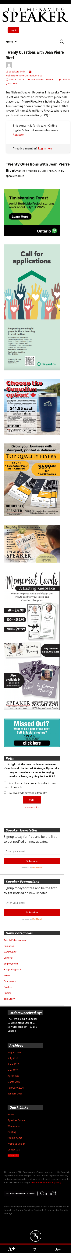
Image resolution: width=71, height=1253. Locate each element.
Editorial (8, 957)
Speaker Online (16, 1120)
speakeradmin (17, 71)
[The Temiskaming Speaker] (35, 14)
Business (9, 946)
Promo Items (15, 1137)
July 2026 (13, 1058)
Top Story (9, 998)
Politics (8, 987)
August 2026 (14, 1052)
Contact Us (14, 1149)
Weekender (14, 1126)
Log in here (45, 148)
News (7, 975)
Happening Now (12, 969)
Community (10, 952)
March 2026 (14, 1081)
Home (11, 1114)
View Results (32, 807)
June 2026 (13, 1064)
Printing (12, 1132)
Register (18, 134)
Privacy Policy (54, 1182)
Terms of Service (39, 1182)
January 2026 (15, 1093)
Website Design (16, 1143)
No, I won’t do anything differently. (28, 793)
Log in (13, 30)
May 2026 (13, 1070)
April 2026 (13, 1076)
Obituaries (10, 981)
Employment (11, 963)
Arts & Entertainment (43, 79)
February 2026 (16, 1087)
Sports (8, 993)
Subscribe (13, 1155)
